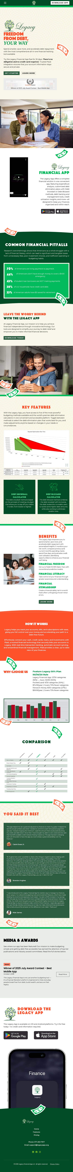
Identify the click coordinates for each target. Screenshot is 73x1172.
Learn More (28, 73)
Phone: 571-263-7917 (37, 1142)
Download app (60, 3)
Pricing (36, 1135)
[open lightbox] (36, 449)
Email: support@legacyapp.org (36, 1145)
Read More (63, 974)
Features (36, 1132)
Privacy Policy (54, 1164)
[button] (16, 3)
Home (36, 1129)
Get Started (11, 73)
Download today (14, 338)
